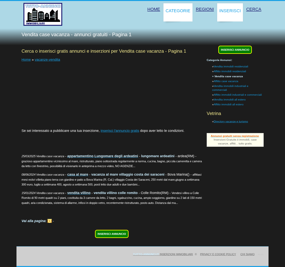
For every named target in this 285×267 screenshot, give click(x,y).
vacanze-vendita (47, 60)
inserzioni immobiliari (163, 254)
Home (26, 60)
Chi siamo (247, 254)
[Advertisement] (138, 93)
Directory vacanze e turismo (231, 121)
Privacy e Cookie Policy (218, 254)
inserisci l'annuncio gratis (120, 131)
